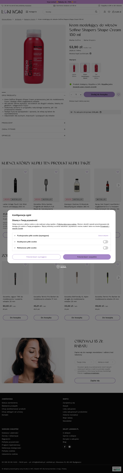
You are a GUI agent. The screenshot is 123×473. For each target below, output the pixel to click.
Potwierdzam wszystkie (87, 257)
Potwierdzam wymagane (36, 257)
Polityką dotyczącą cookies (67, 224)
